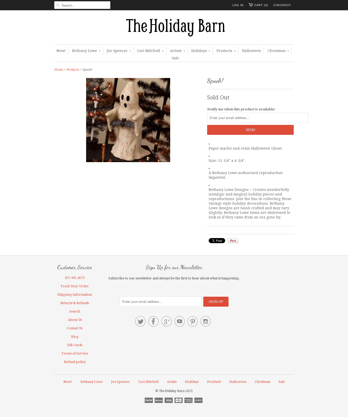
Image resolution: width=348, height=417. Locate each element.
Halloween (251, 51)
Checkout (282, 5)
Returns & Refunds (74, 303)
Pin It (233, 240)
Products (226, 51)
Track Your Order (74, 286)
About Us (75, 320)
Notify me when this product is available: (241, 109)
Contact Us (75, 328)
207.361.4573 (75, 278)
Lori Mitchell (150, 51)
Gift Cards (74, 345)
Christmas (278, 51)
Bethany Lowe (86, 51)
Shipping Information (74, 294)
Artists (177, 51)
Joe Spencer (119, 51)
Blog (74, 336)
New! (61, 51)
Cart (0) (261, 5)
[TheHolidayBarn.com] (174, 28)
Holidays (200, 51)
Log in (238, 5)
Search (74, 311)
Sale (175, 58)
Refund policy (75, 362)
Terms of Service (74, 353)
